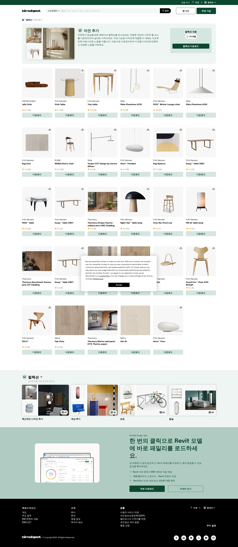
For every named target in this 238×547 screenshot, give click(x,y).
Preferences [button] (98, 279)
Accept (119, 285)
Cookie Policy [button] (104, 276)
